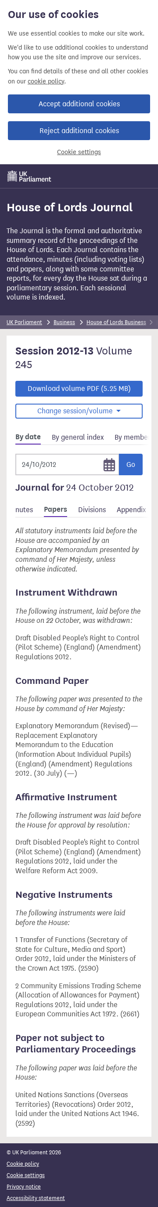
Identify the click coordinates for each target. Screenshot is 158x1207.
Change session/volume (76, 411)
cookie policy (46, 81)
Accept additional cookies (79, 104)
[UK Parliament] (29, 176)
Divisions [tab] (92, 510)
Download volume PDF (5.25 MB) (79, 388)
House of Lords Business (116, 322)
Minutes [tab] (20, 510)
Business (64, 322)
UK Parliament (24, 322)
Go (130, 464)
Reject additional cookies (79, 130)
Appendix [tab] (131, 510)
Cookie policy (23, 1163)
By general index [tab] (78, 437)
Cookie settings (79, 152)
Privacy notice (24, 1186)
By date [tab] (28, 437)
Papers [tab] (55, 509)
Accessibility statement (36, 1198)
